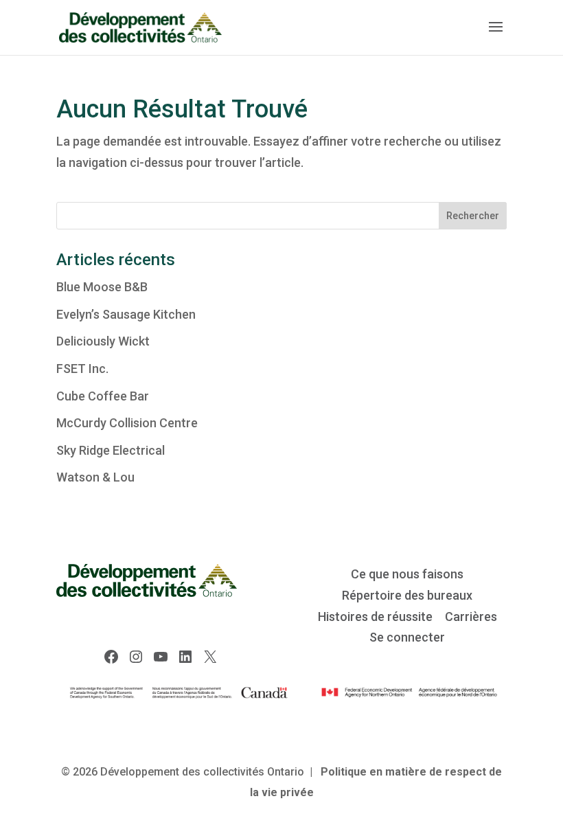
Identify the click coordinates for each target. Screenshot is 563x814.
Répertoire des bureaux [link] (407, 595)
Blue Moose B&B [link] (102, 287)
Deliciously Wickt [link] (103, 341)
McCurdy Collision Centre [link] (127, 423)
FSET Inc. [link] (82, 368)
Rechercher (472, 215)
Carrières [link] (471, 616)
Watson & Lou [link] (95, 477)
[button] (496, 35)
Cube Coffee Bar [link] (102, 396)
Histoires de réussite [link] (375, 616)
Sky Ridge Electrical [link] (110, 450)
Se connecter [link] (407, 637)
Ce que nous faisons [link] (407, 574)
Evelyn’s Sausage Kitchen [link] (126, 314)
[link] (140, 26)
